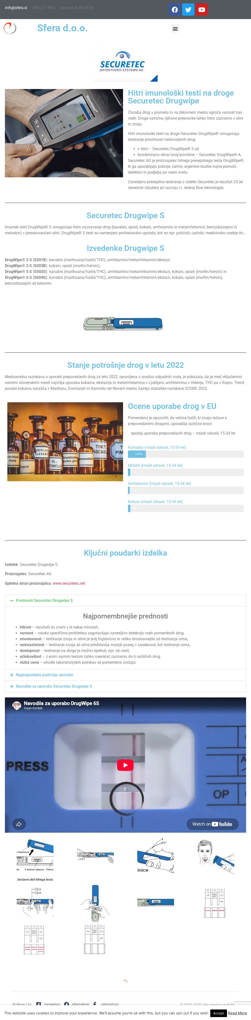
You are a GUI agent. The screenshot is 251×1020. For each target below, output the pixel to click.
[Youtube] (202, 9)
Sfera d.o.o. (62, 28)
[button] (175, 28)
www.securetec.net (69, 583)
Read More (237, 1013)
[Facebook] (175, 9)
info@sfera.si (16, 7)
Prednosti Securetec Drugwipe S (44, 600)
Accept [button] (218, 1013)
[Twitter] (188, 9)
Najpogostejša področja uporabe (44, 675)
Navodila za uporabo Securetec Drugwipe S (54, 686)
